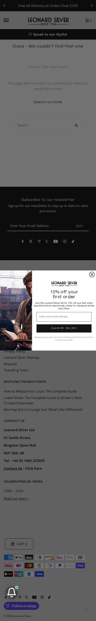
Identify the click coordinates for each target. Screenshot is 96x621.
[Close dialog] (92, 274)
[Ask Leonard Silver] (11, 592)
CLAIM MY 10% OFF (64, 328)
